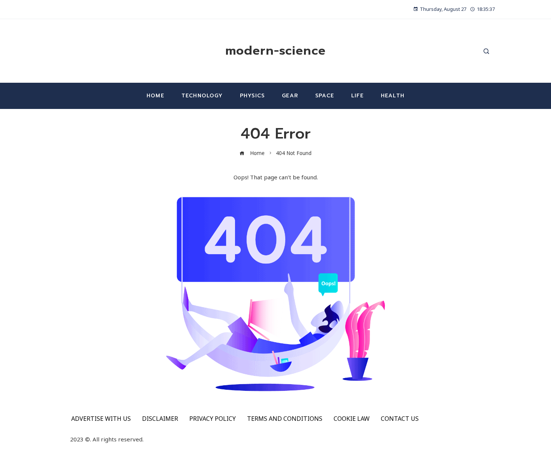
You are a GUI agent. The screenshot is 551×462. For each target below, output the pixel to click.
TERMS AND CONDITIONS (284, 418)
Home (155, 96)
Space (324, 96)
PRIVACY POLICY (212, 418)
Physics (252, 96)
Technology (202, 96)
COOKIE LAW (352, 418)
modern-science (275, 51)
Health (392, 96)
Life (357, 96)
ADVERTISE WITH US (101, 418)
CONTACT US (400, 418)
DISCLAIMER (160, 418)
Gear (290, 96)
